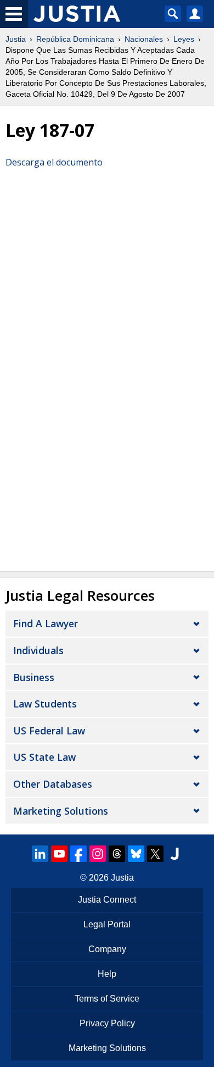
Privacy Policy (107, 1023)
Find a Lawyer (45, 623)
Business (33, 677)
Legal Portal (107, 924)
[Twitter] (155, 853)
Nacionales (144, 39)
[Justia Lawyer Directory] (174, 853)
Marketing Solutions (60, 810)
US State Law (44, 757)
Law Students (45, 703)
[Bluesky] (136, 853)
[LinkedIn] (40, 853)
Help (107, 973)
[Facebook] (78, 853)
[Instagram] (97, 853)
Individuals (38, 650)
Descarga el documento (54, 162)
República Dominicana (75, 39)
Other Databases (52, 783)
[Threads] (117, 853)
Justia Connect (107, 899)
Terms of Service (107, 998)
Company (107, 949)
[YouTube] (59, 853)
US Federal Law (49, 730)
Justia (15, 39)
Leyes (183, 39)
